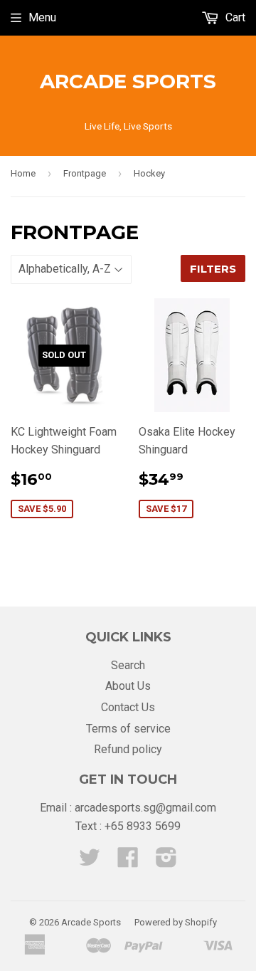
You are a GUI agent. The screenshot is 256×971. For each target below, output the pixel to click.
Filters (213, 268)
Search (128, 665)
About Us (128, 686)
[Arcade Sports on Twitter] (89, 861)
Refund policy (128, 749)
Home (23, 173)
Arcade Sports (128, 81)
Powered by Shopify (175, 922)
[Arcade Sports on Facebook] (128, 861)
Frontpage (84, 173)
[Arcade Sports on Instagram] (166, 861)
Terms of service (128, 728)
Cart (234, 17)
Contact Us (128, 707)
